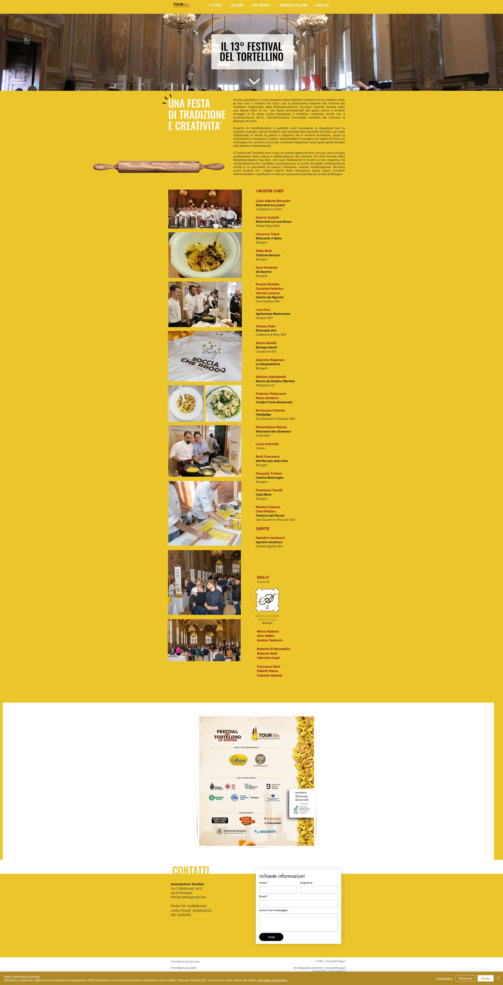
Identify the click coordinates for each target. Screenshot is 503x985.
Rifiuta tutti (465, 978)
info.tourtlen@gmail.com (188, 897)
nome (263, 882)
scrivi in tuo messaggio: (273, 910)
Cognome (306, 882)
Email (263, 896)
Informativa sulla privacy (272, 980)
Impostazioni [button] (444, 978)
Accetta (485, 978)
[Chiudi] (498, 978)
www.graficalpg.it (335, 961)
